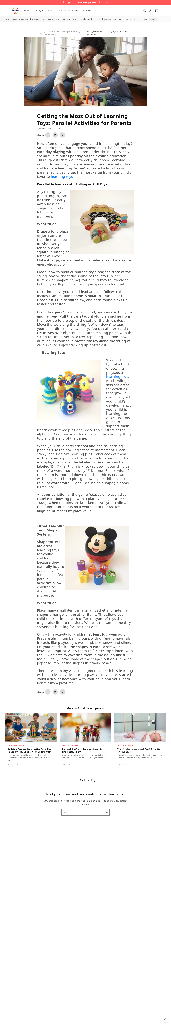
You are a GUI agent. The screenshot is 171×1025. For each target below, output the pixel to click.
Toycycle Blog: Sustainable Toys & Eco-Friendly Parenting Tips (62, 33)
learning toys (62, 176)
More (152, 19)
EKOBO (121, 19)
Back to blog (87, 780)
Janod (101, 19)
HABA (145, 19)
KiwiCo (73, 19)
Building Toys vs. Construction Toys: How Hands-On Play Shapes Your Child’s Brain (30, 750)
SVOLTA (21, 19)
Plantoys (14, 19)
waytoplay (108, 19)
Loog (7, 19)
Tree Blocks (82, 19)
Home (41, 33)
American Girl (92, 19)
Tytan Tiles (29, 19)
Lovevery (57, 19)
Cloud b (50, 19)
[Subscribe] (106, 812)
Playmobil (128, 19)
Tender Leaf (138, 19)
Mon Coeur (66, 19)
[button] (27, 10)
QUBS (115, 19)
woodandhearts (40, 19)
